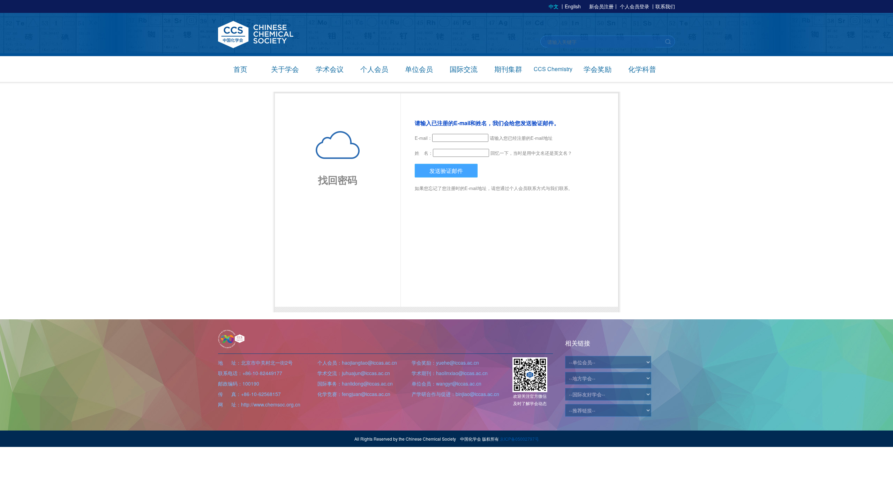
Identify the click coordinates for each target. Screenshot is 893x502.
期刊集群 (508, 69)
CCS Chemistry (553, 69)
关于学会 (285, 69)
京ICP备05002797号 (519, 439)
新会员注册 (601, 6)
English (573, 6)
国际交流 (464, 69)
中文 (553, 6)
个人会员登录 (634, 6)
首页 (240, 69)
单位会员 (419, 69)
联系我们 (665, 6)
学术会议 (330, 69)
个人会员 (374, 69)
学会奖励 (597, 69)
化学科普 (642, 69)
